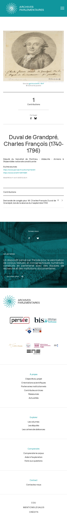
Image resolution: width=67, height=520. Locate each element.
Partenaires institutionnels (33, 386)
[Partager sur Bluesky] (35, 118)
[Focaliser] (58, 201)
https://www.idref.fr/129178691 (15, 173)
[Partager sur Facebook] (30, 118)
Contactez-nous (33, 484)
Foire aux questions (33, 461)
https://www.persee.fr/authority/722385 (19, 170)
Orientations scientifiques (33, 382)
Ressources (33, 394)
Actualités (34, 398)
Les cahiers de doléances (33, 429)
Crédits (33, 512)
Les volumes (33, 421)
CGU (33, 502)
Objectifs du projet (33, 378)
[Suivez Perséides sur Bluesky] (38, 238)
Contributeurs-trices (33, 390)
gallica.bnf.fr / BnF (36, 83)
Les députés (33, 425)
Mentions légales (33, 507)
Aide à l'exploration (33, 457)
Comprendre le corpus (33, 453)
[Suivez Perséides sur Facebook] (29, 238)
